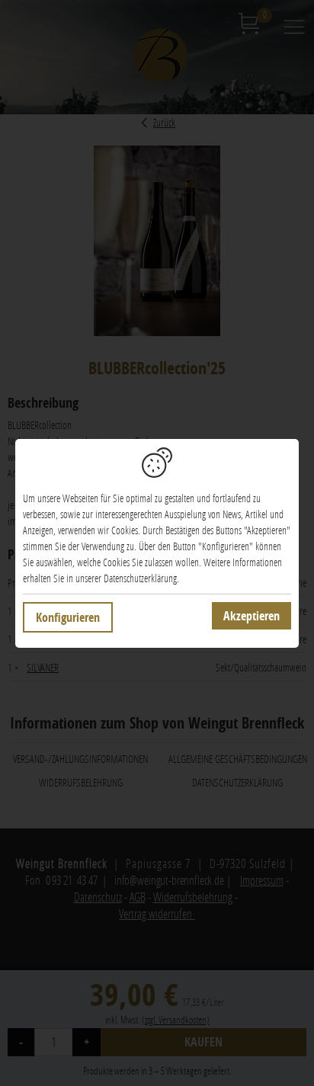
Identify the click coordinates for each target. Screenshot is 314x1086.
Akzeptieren (251, 615)
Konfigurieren (68, 617)
